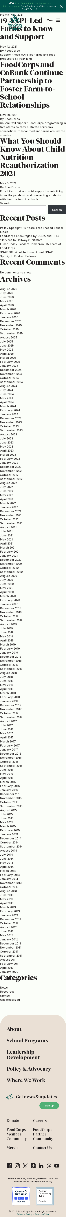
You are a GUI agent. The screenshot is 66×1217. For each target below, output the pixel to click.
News (4, 987)
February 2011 (9, 963)
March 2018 (8, 693)
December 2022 (10, 466)
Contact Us (42, 1148)
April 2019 (7, 640)
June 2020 (7, 584)
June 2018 (7, 681)
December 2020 (10, 559)
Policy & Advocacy (29, 1069)
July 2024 (6, 390)
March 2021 (8, 547)
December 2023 (10, 418)
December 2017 (10, 705)
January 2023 (9, 462)
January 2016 (9, 790)
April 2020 (7, 592)
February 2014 (10, 875)
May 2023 (6, 446)
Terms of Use (42, 1214)
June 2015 (7, 818)
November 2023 (11, 422)
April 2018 (7, 689)
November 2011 (10, 947)
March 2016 (8, 782)
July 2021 (6, 531)
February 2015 (10, 830)
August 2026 (8, 289)
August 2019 (8, 624)
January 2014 (9, 879)
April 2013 (7, 903)
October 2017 (9, 713)
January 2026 (9, 317)
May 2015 (6, 822)
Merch (12, 1148)
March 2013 (8, 907)
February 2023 (10, 458)
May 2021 (6, 539)
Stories (5, 995)
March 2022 (8, 503)
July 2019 (6, 628)
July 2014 (6, 854)
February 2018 (10, 697)
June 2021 (6, 535)
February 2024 (10, 410)
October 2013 (9, 887)
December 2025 (10, 321)
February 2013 (10, 911)
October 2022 (9, 475)
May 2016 (6, 774)
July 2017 (6, 725)
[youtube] (56, 1165)
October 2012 (9, 923)
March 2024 (8, 406)
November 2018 (11, 660)
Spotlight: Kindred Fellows (18, 256)
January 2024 (9, 414)
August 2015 (8, 810)
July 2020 (6, 580)
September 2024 (11, 382)
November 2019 (11, 612)
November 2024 (11, 374)
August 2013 (8, 891)
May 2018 (6, 685)
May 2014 (6, 862)
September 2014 (11, 846)
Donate (13, 1120)
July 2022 (6, 487)
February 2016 (10, 786)
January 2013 (9, 915)
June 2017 (7, 729)
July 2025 (6, 341)
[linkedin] (40, 1165)
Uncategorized (10, 999)
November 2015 (11, 798)
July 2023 (6, 438)
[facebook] (9, 1165)
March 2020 (8, 596)
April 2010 (7, 967)
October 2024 (9, 378)
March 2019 (8, 644)
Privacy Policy (25, 1214)
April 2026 (7, 305)
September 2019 (11, 620)
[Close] (61, 6)
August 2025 (8, 337)
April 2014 (7, 866)
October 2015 (9, 802)
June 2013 (7, 895)
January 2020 (9, 604)
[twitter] (25, 1165)
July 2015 (6, 814)
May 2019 (6, 636)
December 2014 (10, 838)
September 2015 (11, 806)
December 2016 (10, 753)
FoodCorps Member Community (17, 1134)
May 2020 (6, 588)
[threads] (48, 1165)
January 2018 (9, 701)
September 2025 (11, 333)
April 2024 (7, 402)
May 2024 (6, 398)
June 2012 (6, 931)
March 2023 (8, 454)
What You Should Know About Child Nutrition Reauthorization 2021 (32, 157)
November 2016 (11, 757)
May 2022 (6, 495)
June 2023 (7, 442)
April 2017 (7, 737)
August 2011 (8, 959)
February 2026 (10, 313)
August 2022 (8, 483)
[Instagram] (17, 1165)
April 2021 (6, 543)
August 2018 (8, 673)
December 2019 (10, 608)
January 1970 (9, 971)
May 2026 (6, 301)
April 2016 (7, 778)
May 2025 (6, 349)
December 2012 (10, 919)
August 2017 (8, 721)
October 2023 (9, 426)
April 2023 (7, 450)
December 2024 (10, 370)
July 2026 (6, 293)
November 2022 (11, 471)
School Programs (27, 1040)
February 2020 (10, 600)
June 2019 (7, 632)
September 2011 (11, 955)
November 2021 (10, 515)
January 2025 (9, 365)
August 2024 (8, 386)
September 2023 (11, 430)
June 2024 (7, 394)
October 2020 (9, 567)
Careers (40, 1120)
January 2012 (9, 939)
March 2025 (8, 357)
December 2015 (10, 794)
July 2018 (6, 677)
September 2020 (11, 572)
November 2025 (11, 325)
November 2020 (11, 563)
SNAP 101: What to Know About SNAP (26, 252)
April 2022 (7, 499)
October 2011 (9, 951)
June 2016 (7, 769)
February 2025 (10, 361)
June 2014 (7, 858)
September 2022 (11, 479)
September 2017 (11, 717)
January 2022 (9, 507)
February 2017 (10, 745)
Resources (7, 991)
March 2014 (8, 870)
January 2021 (9, 555)
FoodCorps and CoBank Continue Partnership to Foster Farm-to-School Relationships (31, 84)
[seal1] (21, 1196)
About (14, 1029)
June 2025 (7, 345)
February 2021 (10, 551)
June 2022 (7, 491)
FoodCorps (12, 50)
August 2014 (8, 850)
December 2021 (10, 511)
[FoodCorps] (15, 23)
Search (5, 203)
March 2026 (8, 309)
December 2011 (10, 943)
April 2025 (7, 353)
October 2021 (9, 519)
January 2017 (9, 749)
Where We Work (26, 1080)
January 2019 (9, 652)
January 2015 (9, 834)
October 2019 (9, 616)
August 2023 (8, 434)
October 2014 (9, 842)
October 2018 (9, 664)
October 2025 (9, 329)
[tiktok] (33, 1165)
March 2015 (8, 826)
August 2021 (8, 527)
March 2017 (8, 741)
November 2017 (11, 709)
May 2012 (6, 935)
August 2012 (8, 927)
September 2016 (11, 765)
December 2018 (10, 656)
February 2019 (10, 648)
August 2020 (8, 576)
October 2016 (9, 761)
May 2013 (6, 899)
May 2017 (6, 733)
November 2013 (11, 883)
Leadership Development (23, 1055)
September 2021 (11, 523)
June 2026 (7, 297)
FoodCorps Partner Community (43, 1134)
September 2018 (11, 668)
